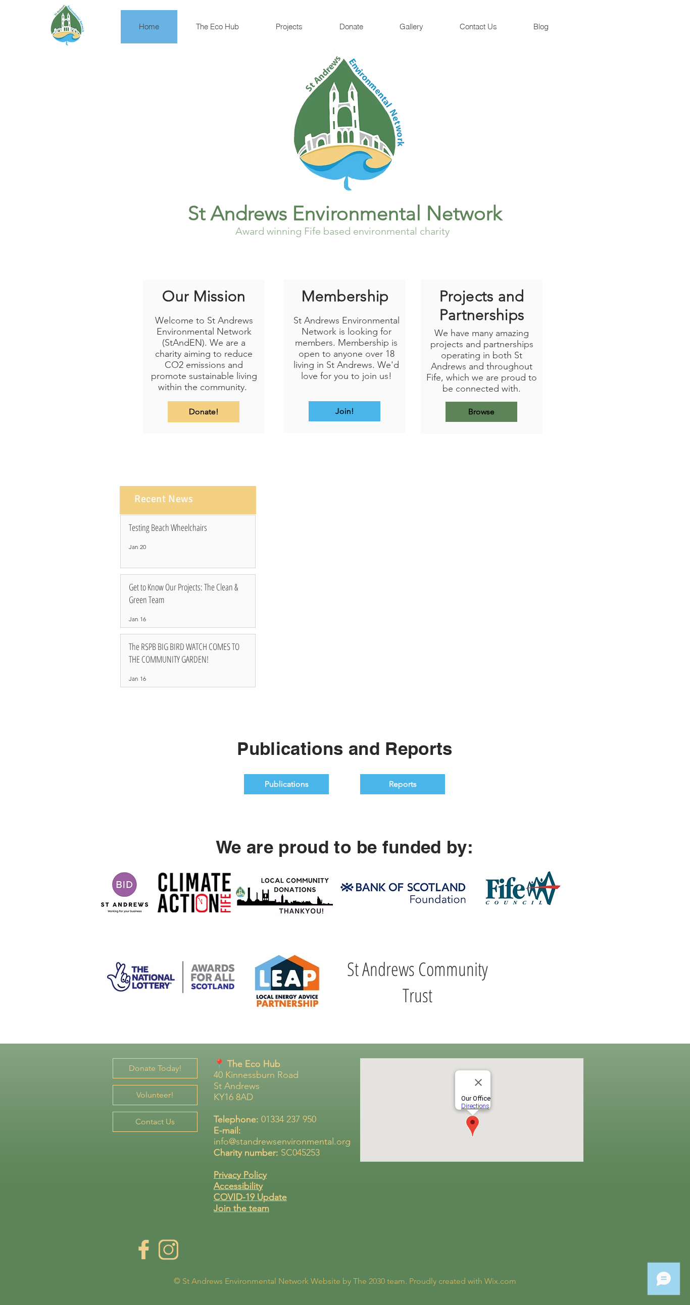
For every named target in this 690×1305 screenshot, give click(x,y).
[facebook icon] (143, 1249)
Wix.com (500, 1281)
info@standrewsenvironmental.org (282, 1141)
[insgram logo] (168, 1249)
